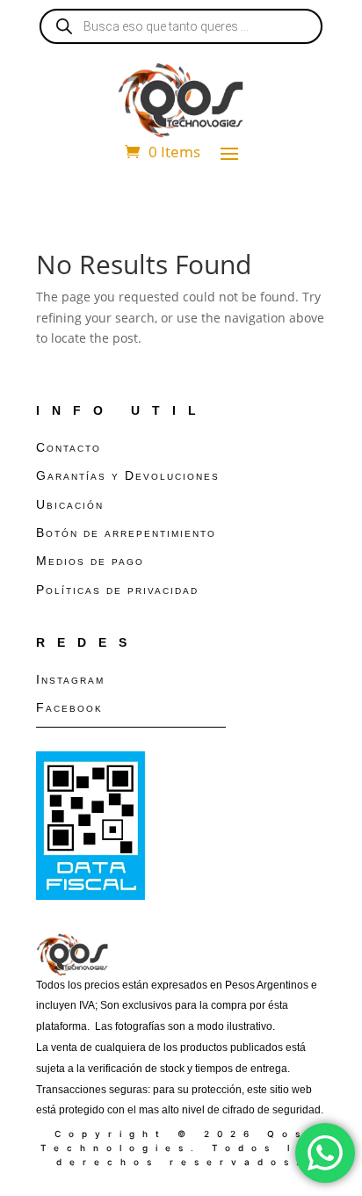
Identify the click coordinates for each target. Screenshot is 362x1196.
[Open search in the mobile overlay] (181, 26)
